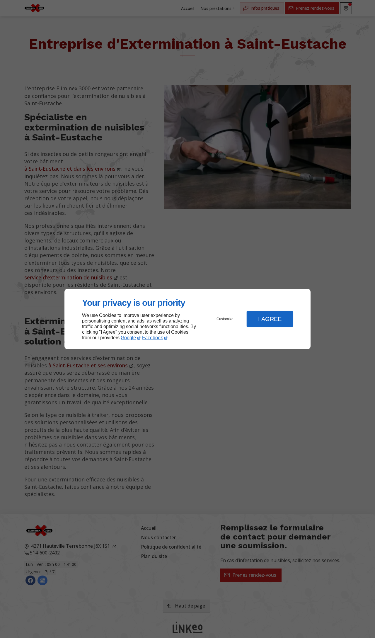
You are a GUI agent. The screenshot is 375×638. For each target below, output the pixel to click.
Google (128, 337)
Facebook (152, 337)
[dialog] (187, 319)
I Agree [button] (270, 319)
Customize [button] (225, 319)
